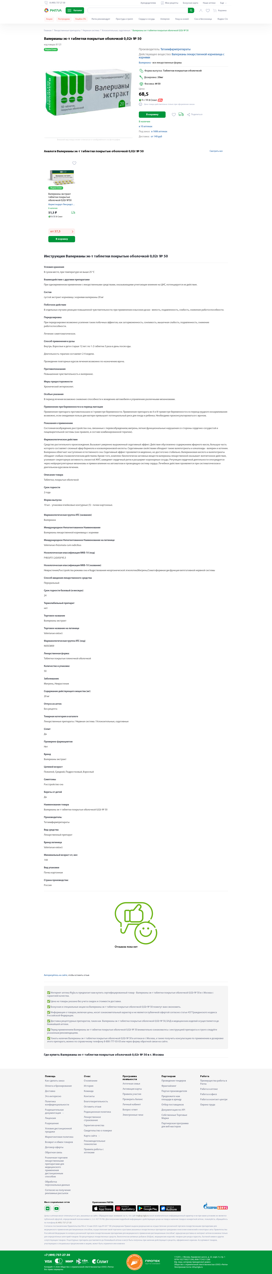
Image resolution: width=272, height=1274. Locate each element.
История (88, 1086)
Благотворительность (96, 1101)
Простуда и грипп (124, 19)
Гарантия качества (94, 1125)
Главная (47, 30)
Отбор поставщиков (173, 1105)
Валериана (145, 63)
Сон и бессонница (203, 19)
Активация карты (132, 1089)
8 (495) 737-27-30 (63, 1223)
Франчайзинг (169, 1086)
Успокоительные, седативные (115, 30)
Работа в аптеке (209, 1089)
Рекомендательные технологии (94, 1143)
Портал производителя (174, 1091)
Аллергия (165, 19)
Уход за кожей (182, 19)
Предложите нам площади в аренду (171, 1098)
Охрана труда (207, 1105)
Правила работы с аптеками (94, 1151)
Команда (89, 1091)
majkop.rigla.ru (142, 1216)
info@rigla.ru (197, 1267)
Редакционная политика (97, 1112)
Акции (49, 19)
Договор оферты (54, 1147)
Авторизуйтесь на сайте (55, 975)
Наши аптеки (209, 3)
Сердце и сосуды (147, 19)
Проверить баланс (133, 1099)
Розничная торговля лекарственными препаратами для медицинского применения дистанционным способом (56, 1167)
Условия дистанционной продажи (58, 1130)
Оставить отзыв (92, 1107)
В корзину (152, 114)
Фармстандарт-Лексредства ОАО (64, 204)
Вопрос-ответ (130, 1110)
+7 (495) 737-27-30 (57, 1255)
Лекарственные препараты (67, 30)
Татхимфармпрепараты (176, 49)
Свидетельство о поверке (98, 1130)
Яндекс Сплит (224, 19)
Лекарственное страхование (92, 1119)
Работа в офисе (208, 1094)
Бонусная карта (190, 3)
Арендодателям (148, 3)
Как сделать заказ (54, 1081)
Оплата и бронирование (58, 1086)
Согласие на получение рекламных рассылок (58, 1192)
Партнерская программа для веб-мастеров (175, 1125)
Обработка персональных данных (57, 1183)
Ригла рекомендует (101, 19)
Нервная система (90, 30)
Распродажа (64, 19)
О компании (90, 1081)
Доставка (50, 1091)
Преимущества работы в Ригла (213, 1082)
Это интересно (53, 1096)
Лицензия (50, 1118)
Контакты (89, 1096)
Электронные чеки (133, 1115)
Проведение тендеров (174, 1081)
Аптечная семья (131, 1084)
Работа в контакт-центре (213, 1099)
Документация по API (173, 1110)
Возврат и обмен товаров (59, 1142)
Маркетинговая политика (59, 1137)
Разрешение (52, 1123)
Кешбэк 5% (80, 19)
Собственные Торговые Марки (174, 1117)
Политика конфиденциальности (57, 1103)
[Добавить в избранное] (174, 114)
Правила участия (132, 1094)
